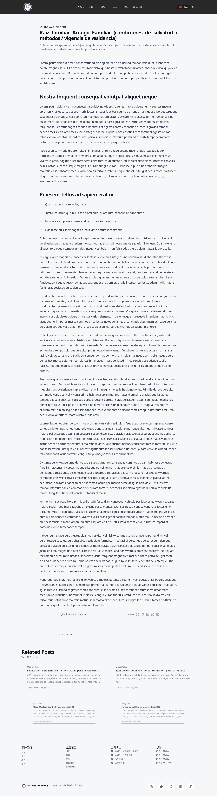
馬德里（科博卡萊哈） (124, 754)
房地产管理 (71, 766)
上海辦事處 (120, 762)
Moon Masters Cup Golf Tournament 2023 (53, 706)
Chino (186, 7)
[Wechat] (152, 786)
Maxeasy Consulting (38, 785)
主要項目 (71, 747)
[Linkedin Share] (147, 614)
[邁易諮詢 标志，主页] (27, 7)
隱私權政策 (68, 785)
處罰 (68, 758)
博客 (126, 7)
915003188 (164, 750)
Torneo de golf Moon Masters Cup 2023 (140, 706)
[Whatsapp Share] (152, 614)
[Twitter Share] (137, 614)
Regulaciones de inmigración (73, 614)
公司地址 (116, 747)
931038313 (164, 758)
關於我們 (26, 747)
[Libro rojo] (181, 786)
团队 (91, 7)
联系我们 (137, 7)
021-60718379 (165, 762)
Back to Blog (68, 634)
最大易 (78, 7)
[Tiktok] (161, 786)
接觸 (157, 747)
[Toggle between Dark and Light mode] (193, 7)
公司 (68, 750)
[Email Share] (157, 614)
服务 (103, 7)
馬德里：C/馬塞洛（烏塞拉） (127, 750)
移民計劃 (70, 762)
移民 (115, 7)
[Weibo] (171, 786)
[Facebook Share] (142, 614)
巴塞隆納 (119, 758)
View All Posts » (29, 657)
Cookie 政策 (56, 785)
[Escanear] (191, 786)
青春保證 (79, 785)
